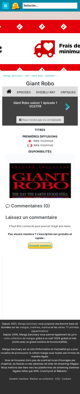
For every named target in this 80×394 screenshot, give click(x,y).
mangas (24, 327)
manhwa (35, 327)
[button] (40, 119)
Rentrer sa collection (41, 378)
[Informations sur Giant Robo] (9, 92)
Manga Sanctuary (28, 323)
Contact (66, 378)
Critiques (68, 92)
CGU (57, 378)
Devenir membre (40, 245)
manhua (45, 327)
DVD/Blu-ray (45, 92)
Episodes (24, 92)
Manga (15, 6)
